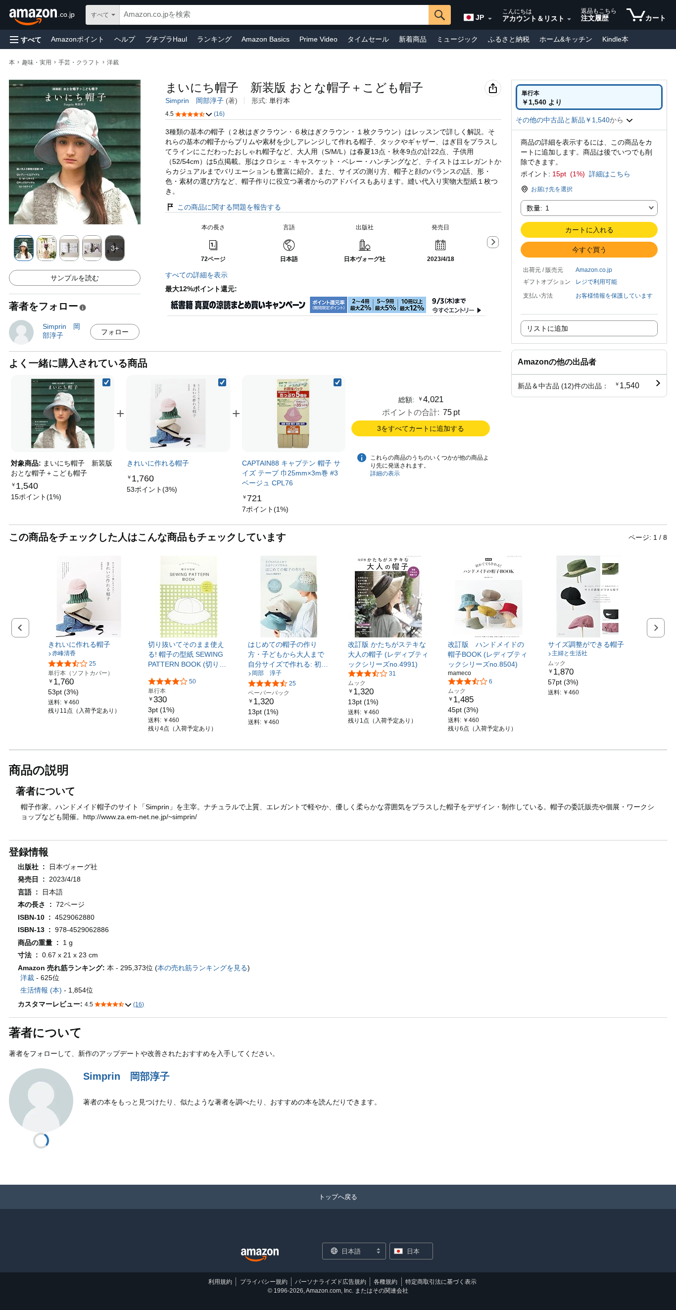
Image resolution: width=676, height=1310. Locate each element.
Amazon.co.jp (594, 269)
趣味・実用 (36, 62)
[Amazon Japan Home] (260, 1255)
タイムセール (368, 39)
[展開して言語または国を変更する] (490, 19)
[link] (36, 497)
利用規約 (220, 1281)
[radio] (589, 97)
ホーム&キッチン (565, 39)
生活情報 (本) (41, 990)
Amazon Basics (265, 39)
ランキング (214, 39)
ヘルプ (124, 39)
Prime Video (318, 39)
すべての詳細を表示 (196, 275)
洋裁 (113, 62)
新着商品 (413, 39)
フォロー (115, 332)
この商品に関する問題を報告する (229, 207)
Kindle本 (615, 39)
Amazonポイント (77, 39)
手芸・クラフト (79, 62)
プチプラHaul (166, 39)
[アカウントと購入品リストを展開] (569, 19)
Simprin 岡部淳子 (194, 101)
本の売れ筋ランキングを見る (202, 968)
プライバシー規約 (264, 1281)
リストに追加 (547, 328)
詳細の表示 (385, 473)
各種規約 (385, 1281)
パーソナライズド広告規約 (330, 1281)
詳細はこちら (609, 174)
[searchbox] (274, 14)
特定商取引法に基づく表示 (441, 1281)
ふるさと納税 (509, 39)
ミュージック (457, 39)
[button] (25, 39)
